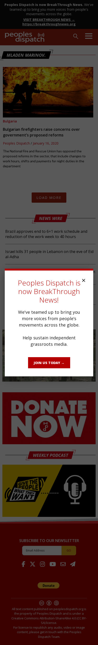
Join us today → (49, 362)
